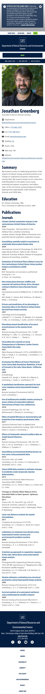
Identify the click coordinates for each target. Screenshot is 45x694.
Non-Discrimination (22, 679)
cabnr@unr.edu (22, 636)
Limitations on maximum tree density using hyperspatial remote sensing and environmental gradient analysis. (20, 534)
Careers (22, 656)
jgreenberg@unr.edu (18, 137)
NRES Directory (23, 61)
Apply (35, 33)
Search (29, 33)
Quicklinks (21, 33)
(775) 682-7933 (16, 127)
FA (13, 141)
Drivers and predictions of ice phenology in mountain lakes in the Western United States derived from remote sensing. (21, 306)
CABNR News (11, 33)
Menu (22, 55)
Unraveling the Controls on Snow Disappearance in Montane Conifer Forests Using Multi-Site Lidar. (20, 344)
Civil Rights (22, 674)
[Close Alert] (40, 6)
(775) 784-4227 (14, 132)
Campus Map (22, 691)
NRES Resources (35, 61)
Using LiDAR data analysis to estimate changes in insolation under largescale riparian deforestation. (22, 471)
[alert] (22, 15)
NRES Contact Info (10, 61)
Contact (22, 650)
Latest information (28, 25)
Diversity (22, 668)
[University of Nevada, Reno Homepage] (22, 617)
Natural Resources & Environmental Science (19, 123)
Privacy (22, 685)
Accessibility (22, 662)
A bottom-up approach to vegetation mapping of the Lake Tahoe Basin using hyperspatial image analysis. (22, 554)
